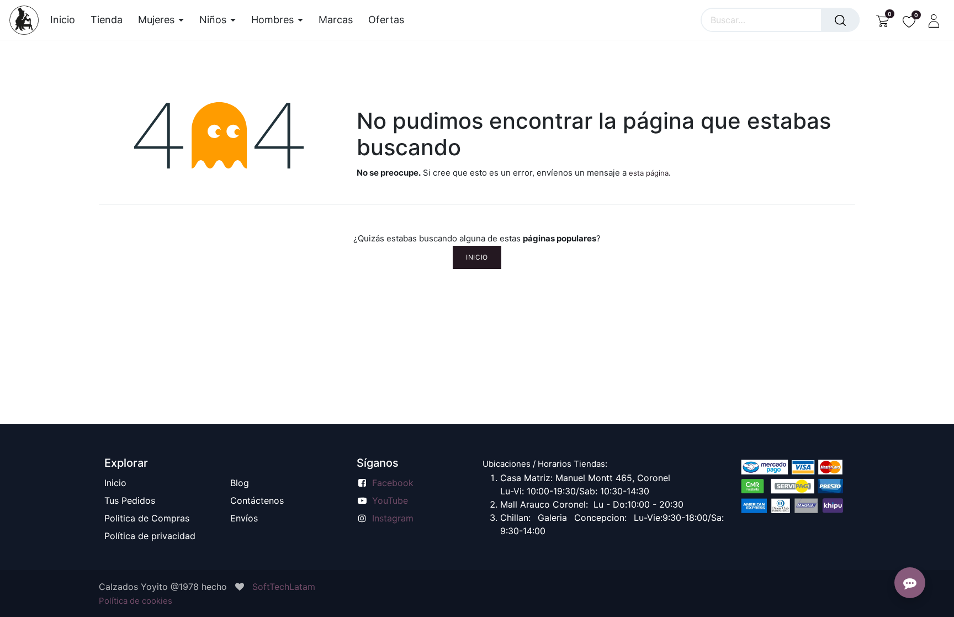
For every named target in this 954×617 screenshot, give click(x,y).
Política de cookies (135, 600)
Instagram (393, 518)
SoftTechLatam (283, 586)
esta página (649, 172)
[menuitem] (66, 20)
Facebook (393, 482)
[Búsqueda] (840, 20)
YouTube (390, 500)
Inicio (477, 257)
